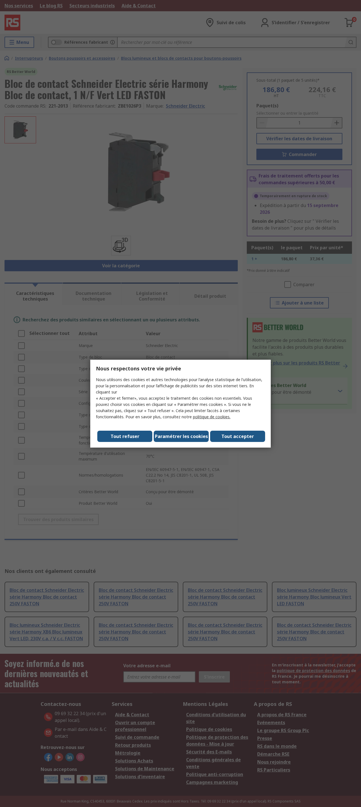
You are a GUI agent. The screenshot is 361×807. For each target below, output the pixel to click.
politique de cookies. (211, 416)
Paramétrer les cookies (181, 436)
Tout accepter (237, 436)
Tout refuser (125, 436)
